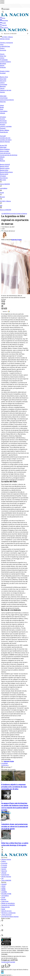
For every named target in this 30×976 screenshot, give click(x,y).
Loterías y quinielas (6, 126)
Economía (12, 213)
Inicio (3, 18)
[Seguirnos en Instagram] (2, 931)
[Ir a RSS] (2, 935)
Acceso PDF (3, 145)
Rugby (2, 107)
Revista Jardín (4, 174)
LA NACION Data (5, 46)
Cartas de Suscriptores (7, 100)
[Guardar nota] (2, 301)
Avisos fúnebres (5, 149)
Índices (2, 65)
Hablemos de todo (5, 90)
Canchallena (3, 111)
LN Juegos (3, 117)
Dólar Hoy (3, 56)
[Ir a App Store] (6, 945)
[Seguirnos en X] (2, 926)
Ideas (1, 159)
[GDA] (6, 968)
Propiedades (4, 60)
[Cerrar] (27, 30)
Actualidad (4, 763)
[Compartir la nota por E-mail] (6, 309)
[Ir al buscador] (2, 11)
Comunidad (3, 84)
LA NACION (5, 213)
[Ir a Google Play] (6, 941)
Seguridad (3, 79)
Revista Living (4, 170)
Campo (2, 58)
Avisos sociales (4, 151)
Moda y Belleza (4, 130)
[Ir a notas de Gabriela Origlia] (15, 235)
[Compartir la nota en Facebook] (2, 309)
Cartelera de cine (5, 138)
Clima (1, 44)
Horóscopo (3, 122)
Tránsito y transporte (6, 42)
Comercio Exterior (5, 62)
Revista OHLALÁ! (5, 164)
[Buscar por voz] (27, 33)
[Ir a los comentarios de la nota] (4, 301)
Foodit (4, 23)
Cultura (2, 82)
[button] (15, 120)
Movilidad (3, 63)
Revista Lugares (5, 168)
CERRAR (2, 1)
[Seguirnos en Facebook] (2, 921)
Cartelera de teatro (6, 140)
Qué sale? (3, 136)
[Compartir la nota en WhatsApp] (4, 304)
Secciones (5, 20)
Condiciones (5, 962)
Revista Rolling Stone (6, 172)
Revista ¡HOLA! (4, 166)
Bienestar (3, 86)
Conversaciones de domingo (8, 155)
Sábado (2, 157)
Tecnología (3, 121)
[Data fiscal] (2, 973)
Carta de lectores (5, 153)
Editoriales (3, 96)
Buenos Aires (4, 77)
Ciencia (2, 88)
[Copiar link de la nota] (2, 306)
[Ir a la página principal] (15, 16)
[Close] (2, 847)
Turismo (2, 119)
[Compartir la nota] (2, 304)
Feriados (2, 124)
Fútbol (2, 105)
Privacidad (12, 962)
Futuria (2, 54)
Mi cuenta (5, 27)
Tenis (1, 109)
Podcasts (3, 128)
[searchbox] (14, 34)
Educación (3, 81)
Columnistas (4, 98)
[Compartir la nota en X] (4, 309)
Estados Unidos (4, 71)
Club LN (4, 25)
